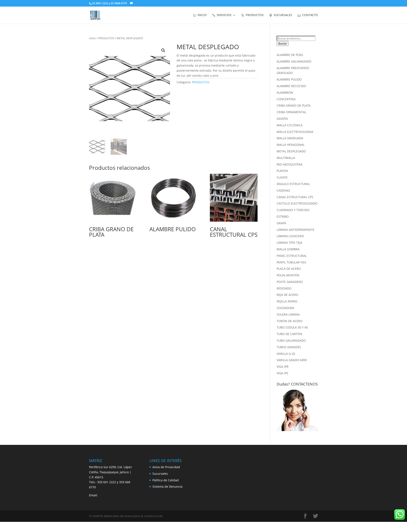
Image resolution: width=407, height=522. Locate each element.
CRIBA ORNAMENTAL (291, 112)
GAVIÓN (282, 119)
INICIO (202, 15)
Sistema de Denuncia (167, 486)
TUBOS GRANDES (289, 347)
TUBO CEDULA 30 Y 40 (292, 327)
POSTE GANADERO (290, 282)
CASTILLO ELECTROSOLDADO (297, 203)
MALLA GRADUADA (290, 138)
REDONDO (284, 288)
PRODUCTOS (255, 15)
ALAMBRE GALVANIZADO (294, 61)
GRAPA (281, 223)
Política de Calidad (165, 480)
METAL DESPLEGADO (291, 151)
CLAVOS (282, 177)
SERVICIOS (224, 15)
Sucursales (160, 474)
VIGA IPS (282, 373)
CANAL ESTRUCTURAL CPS (295, 197)
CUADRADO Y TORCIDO (293, 210)
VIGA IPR (283, 367)
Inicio (92, 38)
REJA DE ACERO (287, 295)
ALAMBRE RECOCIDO (291, 86)
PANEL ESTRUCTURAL (292, 256)
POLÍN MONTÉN (288, 275)
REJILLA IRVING (287, 301)
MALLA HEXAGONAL (291, 145)
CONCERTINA (286, 99)
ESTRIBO (283, 216)
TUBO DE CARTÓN (289, 334)
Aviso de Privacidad (166, 467)
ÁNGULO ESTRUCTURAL (293, 184)
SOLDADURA (285, 308)
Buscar (282, 43)
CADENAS (283, 190)
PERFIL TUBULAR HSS (291, 262)
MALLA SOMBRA (288, 249)
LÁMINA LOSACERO (290, 236)
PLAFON (282, 171)
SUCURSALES (283, 15)
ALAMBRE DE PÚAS (290, 55)
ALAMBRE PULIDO (289, 79)
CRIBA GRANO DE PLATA (294, 105)
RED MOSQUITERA (289, 164)
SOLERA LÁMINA (288, 314)
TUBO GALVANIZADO (291, 340)
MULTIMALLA (286, 158)
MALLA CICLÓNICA (289, 125)
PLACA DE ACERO (289, 269)
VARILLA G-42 (286, 354)
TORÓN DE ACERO (289, 321)
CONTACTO (310, 15)
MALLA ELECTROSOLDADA (295, 132)
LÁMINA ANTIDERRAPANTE (295, 230)
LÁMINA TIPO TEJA (289, 243)
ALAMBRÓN (285, 92)
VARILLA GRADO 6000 (292, 360)
